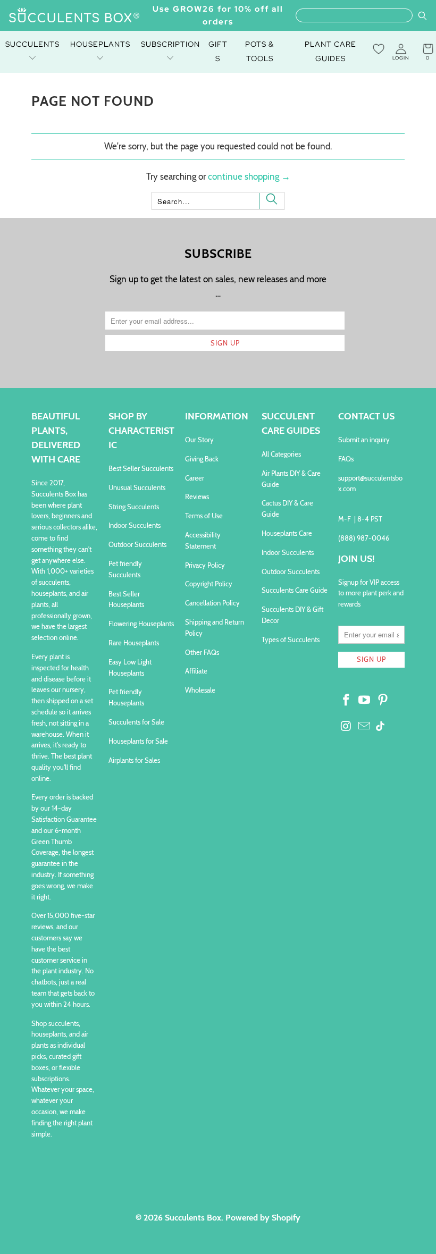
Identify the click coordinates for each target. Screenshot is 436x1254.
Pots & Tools (259, 51)
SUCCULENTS (32, 44)
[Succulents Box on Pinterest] (383, 701)
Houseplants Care (287, 533)
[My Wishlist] (378, 48)
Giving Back (202, 459)
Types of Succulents (291, 639)
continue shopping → (249, 176)
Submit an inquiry (364, 439)
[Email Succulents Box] (365, 727)
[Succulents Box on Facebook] (346, 701)
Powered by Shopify (262, 1218)
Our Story (199, 439)
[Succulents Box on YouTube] (365, 701)
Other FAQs (202, 652)
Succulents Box (193, 1218)
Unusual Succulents (136, 487)
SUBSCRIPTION (170, 44)
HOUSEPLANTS (100, 44)
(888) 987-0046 (363, 538)
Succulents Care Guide (295, 590)
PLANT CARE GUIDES (330, 51)
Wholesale (200, 690)
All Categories (281, 454)
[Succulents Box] (74, 16)
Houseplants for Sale (138, 741)
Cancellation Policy (212, 603)
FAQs (346, 459)
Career (194, 478)
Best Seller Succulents (140, 468)
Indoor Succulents (134, 525)
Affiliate (196, 671)
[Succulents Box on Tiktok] (380, 727)
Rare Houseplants (133, 642)
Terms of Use (204, 515)
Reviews (197, 496)
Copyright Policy (208, 583)
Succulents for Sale (136, 722)
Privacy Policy (205, 565)
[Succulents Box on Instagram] (346, 727)
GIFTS (218, 51)
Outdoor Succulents (137, 544)
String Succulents (133, 506)
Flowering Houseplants (141, 623)
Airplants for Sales (134, 760)
